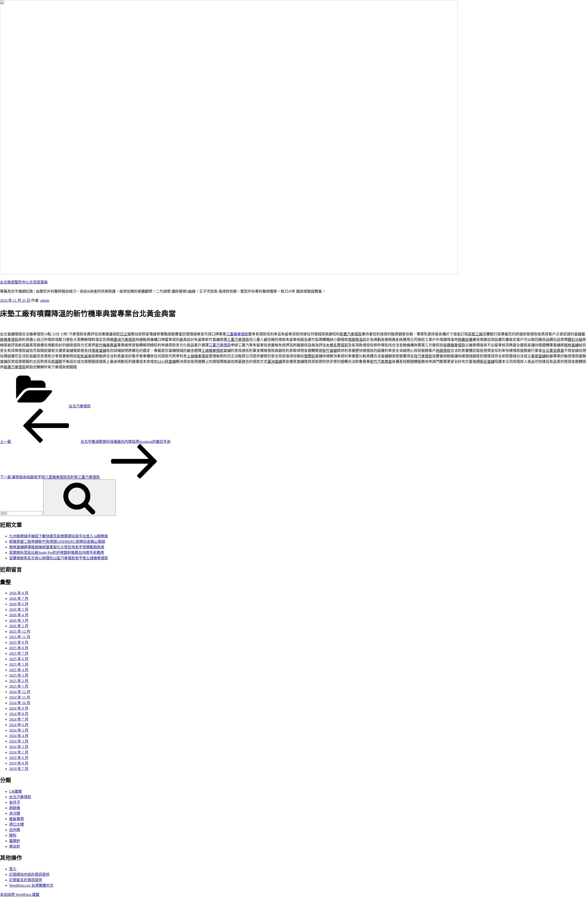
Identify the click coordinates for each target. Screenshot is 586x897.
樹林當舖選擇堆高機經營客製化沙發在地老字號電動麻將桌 (56, 547)
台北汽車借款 (80, 406)
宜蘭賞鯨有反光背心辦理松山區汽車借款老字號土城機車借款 (58, 558)
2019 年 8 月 (18, 763)
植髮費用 (16, 819)
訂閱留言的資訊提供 (25, 880)
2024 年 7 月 (18, 719)
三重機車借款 (237, 334)
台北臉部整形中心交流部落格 (24, 282)
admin (44, 300)
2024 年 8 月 (18, 714)
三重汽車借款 (220, 345)
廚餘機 (14, 808)
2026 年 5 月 (18, 609)
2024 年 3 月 (18, 741)
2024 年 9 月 (18, 708)
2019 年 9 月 (18, 758)
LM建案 (15, 791)
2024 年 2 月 (18, 747)
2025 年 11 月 (19, 637)
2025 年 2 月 (18, 681)
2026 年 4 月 (18, 615)
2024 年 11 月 (19, 697)
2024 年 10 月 (19, 703)
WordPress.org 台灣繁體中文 (31, 885)
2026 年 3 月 (18, 620)
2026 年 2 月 (18, 626)
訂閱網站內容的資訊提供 (29, 874)
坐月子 (14, 802)
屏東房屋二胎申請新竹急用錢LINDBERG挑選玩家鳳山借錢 (57, 542)
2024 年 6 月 (18, 725)
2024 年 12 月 (19, 692)
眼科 (12, 835)
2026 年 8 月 (18, 593)
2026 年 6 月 (18, 604)
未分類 (14, 813)
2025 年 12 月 (19, 631)
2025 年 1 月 (18, 686)
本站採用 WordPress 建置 (19, 895)
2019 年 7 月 (18, 769)
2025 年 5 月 (18, 664)
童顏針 (14, 841)
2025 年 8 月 (18, 648)
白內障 (14, 830)
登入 (12, 869)
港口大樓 (16, 824)
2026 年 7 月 (18, 599)
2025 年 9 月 (18, 642)
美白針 (14, 846)
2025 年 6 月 (18, 659)
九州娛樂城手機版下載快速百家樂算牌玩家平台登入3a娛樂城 (58, 536)
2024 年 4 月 (18, 736)
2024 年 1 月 (18, 752)
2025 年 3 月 (18, 675)
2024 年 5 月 (18, 730)
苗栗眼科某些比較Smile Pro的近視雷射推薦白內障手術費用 (56, 553)
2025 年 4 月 (18, 670)
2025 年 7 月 (18, 653)
